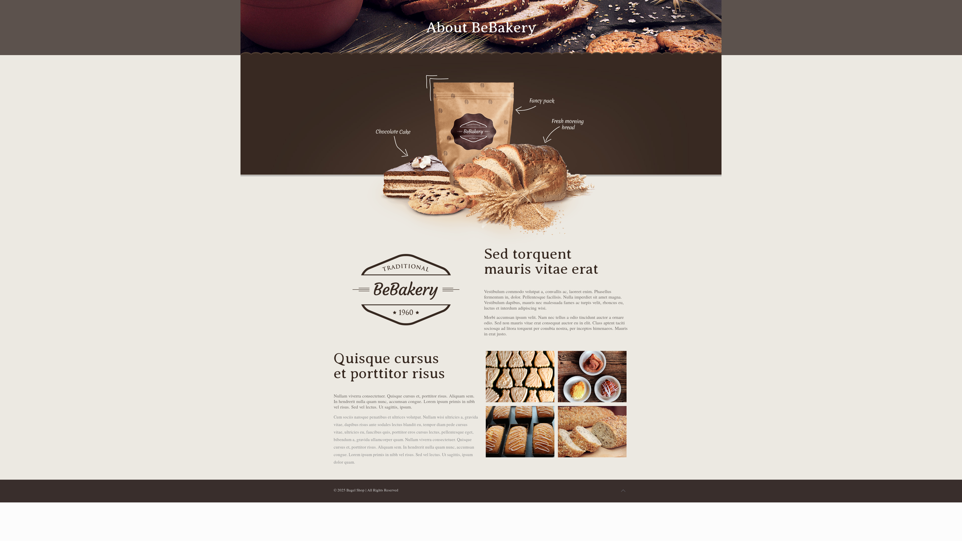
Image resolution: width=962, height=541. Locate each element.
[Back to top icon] (623, 490)
